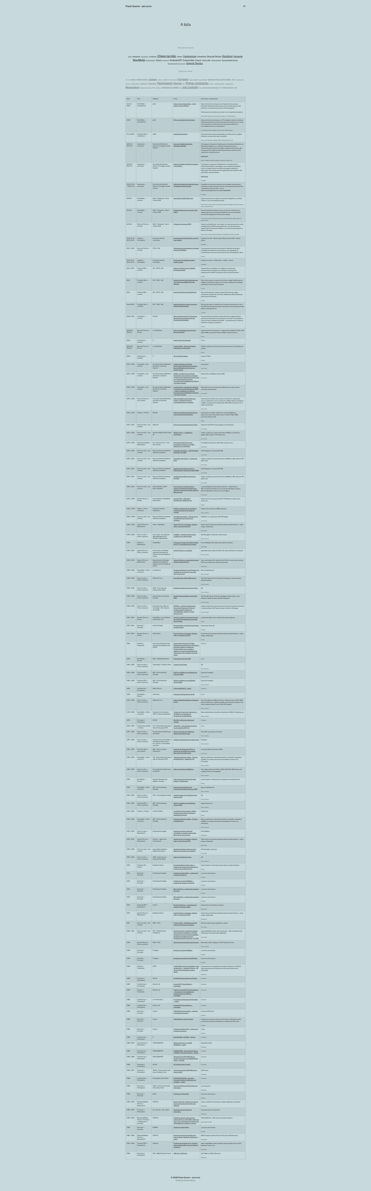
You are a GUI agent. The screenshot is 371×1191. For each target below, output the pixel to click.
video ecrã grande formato (210, 87)
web (235, 87)
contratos (160, 79)
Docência (227, 56)
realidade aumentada (219, 83)
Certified (133, 79)
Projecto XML (206, 60)
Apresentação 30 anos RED (182, 659)
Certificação (153, 56)
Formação (238, 56)
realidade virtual (229, 83)
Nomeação (204, 156)
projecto (212, 83)
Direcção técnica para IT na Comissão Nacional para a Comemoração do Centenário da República (185, 318)
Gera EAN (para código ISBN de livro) (185, 578)
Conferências (189, 56)
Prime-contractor (197, 83)
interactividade (239, 79)
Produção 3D (166, 60)
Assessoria (136, 56)
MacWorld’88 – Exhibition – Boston (184, 1037)
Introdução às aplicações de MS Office (186, 958)
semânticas (158, 87)
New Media (139, 59)
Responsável (132, 87)
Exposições (174, 79)
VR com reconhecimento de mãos (184, 120)
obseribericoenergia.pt (180, 134)
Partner (177, 83)
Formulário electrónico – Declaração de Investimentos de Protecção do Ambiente (186, 518)
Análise (130, 56)
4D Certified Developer (181, 356)
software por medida (170, 87)
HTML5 (233, 79)
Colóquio (179, 56)
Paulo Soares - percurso (138, 6)
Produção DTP (176, 60)
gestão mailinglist (193, 79)
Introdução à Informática (181, 1094)
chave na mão (142, 79)
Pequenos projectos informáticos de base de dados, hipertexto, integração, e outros (186, 1137)
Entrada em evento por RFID (182, 224)
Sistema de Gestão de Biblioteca (184, 769)
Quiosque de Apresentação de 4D (184, 694)
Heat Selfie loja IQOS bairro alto (183, 198)
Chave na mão (166, 56)
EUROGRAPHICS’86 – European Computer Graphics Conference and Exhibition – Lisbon (185, 1080)
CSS (169, 79)
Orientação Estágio (150, 60)
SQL (181, 87)
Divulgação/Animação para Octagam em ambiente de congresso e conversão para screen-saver (186, 572)
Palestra (159, 60)
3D (126, 79)
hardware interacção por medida (219, 80)
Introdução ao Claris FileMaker (183, 950)
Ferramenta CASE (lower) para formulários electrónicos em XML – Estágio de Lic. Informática (184, 444)
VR (220, 87)
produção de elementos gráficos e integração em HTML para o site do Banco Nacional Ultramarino (184, 751)
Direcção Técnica (214, 56)
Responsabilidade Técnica (230, 60)
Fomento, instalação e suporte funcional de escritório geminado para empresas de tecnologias (186, 619)
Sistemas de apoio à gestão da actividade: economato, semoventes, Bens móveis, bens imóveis (185, 833)
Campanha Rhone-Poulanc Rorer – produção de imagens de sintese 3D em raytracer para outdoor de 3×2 (186, 867)
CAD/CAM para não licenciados (183, 1019)
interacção (128, 83)
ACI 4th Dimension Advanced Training (185, 978)
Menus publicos (135, 83)
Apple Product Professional (182, 340)
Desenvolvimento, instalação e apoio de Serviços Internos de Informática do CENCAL (186, 1103)
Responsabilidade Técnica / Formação (176, 63)
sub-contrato (190, 87)
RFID (153, 87)
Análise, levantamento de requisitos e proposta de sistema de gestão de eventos (185, 510)
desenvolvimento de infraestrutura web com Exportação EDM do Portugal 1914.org (186, 282)
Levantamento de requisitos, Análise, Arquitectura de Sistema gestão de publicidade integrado (185, 813)
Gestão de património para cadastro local (186, 739)
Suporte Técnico (194, 63)
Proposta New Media (216, 60)
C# (128, 79)
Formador (183, 79)
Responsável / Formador (145, 87)
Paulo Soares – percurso (189, 1177)
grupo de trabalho (203, 79)
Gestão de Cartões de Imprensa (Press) (186, 588)
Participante (165, 83)
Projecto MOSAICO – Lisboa (182, 688)
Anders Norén (189, 1180)
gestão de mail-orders (180, 664)
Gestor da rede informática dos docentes (186, 942)
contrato (152, 79)
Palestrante (152, 84)
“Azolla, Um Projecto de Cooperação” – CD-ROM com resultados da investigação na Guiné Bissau (186, 714)
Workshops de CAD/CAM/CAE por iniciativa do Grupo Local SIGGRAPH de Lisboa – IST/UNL (186, 1058)
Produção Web (188, 60)
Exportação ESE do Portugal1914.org (185, 292)
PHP (184, 83)
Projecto (198, 60)
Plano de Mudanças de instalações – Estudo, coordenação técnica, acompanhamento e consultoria (185, 400)
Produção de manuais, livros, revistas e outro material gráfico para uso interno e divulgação (186, 1145)
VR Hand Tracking (227, 87)
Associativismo (144, 56)
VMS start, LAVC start (180, 1153)
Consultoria (201, 56)
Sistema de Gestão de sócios (182, 857)
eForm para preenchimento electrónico (186, 425)
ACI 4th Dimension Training (182, 1064)
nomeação (143, 84)
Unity (200, 87)
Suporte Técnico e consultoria (183, 550)
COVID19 (165, 79)
